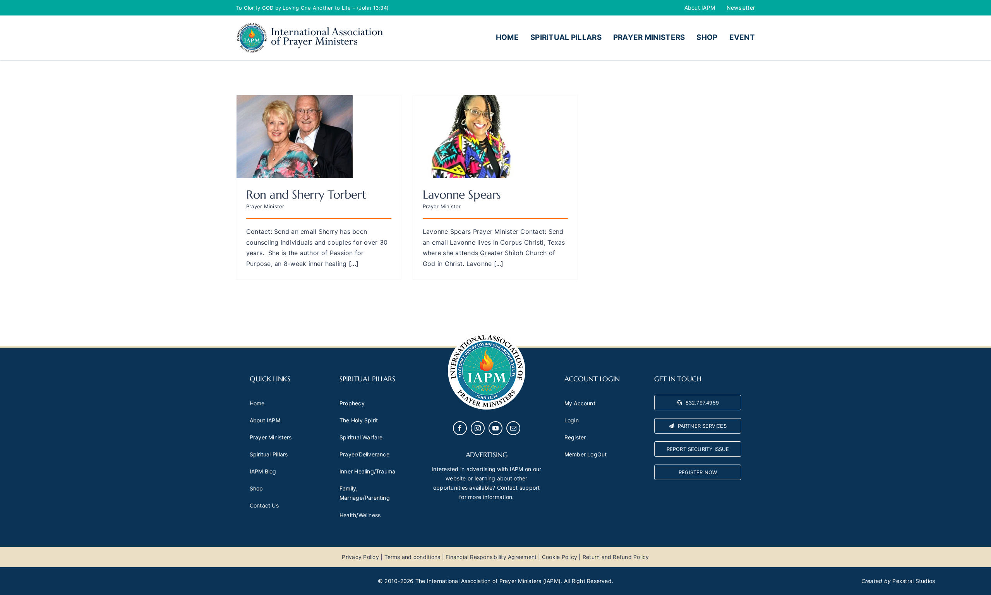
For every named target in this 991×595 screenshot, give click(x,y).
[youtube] (495, 428)
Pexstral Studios (913, 581)
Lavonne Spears (462, 194)
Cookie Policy (559, 557)
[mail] (513, 428)
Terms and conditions (412, 557)
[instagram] (478, 428)
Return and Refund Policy (616, 557)
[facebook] (460, 428)
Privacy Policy (360, 557)
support (530, 487)
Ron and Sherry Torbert (306, 194)
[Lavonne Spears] (471, 100)
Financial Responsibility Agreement (491, 557)
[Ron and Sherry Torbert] (295, 100)
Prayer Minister (265, 206)
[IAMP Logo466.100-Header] (309, 25)
